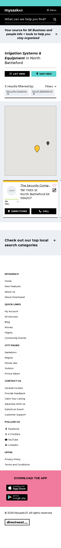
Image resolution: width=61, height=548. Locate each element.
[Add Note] (54, 191)
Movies (9, 327)
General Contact (14, 388)
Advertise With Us (15, 404)
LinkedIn (13, 445)
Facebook (13, 429)
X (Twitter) (14, 434)
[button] (51, 10)
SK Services (11, 316)
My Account (11, 311)
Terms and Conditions (17, 464)
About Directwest (15, 297)
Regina (9, 357)
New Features (13, 286)
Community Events (15, 338)
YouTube (13, 439)
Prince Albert (12, 373)
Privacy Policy (12, 459)
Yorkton (9, 368)
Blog (7, 322)
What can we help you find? (25, 19)
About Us (10, 291)
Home (8, 281)
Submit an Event (14, 409)
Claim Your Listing (15, 398)
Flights (9, 332)
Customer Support (15, 414)
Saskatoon (11, 352)
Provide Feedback (15, 393)
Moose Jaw (11, 363)
